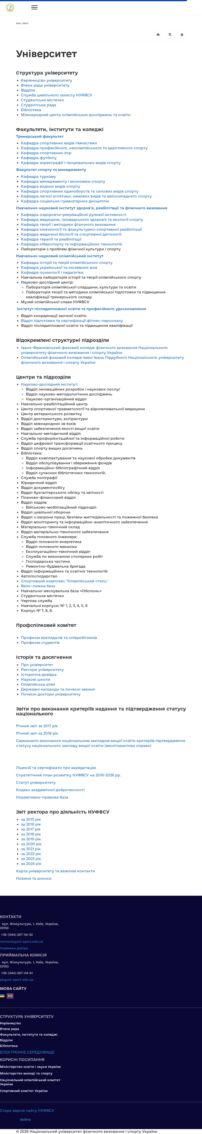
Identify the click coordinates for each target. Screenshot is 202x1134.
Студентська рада (38, 105)
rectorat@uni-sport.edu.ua (21, 941)
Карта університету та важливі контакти (55, 871)
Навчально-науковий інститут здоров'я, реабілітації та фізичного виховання (91, 208)
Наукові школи (35, 679)
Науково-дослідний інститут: (49, 384)
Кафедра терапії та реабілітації (51, 239)
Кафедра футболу (39, 158)
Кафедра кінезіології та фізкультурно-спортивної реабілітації (81, 229)
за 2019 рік (31, 839)
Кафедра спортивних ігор (46, 153)
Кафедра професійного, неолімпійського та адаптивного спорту (84, 148)
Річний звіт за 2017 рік (37, 726)
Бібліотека (31, 110)
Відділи (28, 90)
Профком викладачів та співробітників (59, 637)
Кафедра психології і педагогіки (52, 272)
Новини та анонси (33, 878)
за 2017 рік (31, 829)
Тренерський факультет (40, 136)
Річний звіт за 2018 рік (37, 733)
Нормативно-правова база (42, 797)
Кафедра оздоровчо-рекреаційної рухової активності (73, 214)
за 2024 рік (31, 864)
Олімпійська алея (38, 684)
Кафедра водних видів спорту (50, 186)
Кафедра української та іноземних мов (59, 267)
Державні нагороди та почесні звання (58, 689)
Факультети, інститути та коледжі (28, 1034)
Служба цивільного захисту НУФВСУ (56, 95)
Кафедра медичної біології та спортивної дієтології (71, 234)
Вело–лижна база (38, 586)
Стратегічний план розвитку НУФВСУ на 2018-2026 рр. (68, 775)
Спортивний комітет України (24, 1090)
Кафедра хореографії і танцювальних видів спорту (71, 163)
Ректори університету (42, 669)
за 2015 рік (31, 819)
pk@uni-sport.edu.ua (16, 979)
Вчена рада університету (45, 85)
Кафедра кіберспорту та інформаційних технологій (71, 244)
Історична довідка (39, 674)
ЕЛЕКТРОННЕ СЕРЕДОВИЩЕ (27, 1052)
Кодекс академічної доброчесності (50, 790)
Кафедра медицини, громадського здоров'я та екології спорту (82, 219)
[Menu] (30, 7)
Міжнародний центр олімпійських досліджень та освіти (76, 115)
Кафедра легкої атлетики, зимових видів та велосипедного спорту (86, 196)
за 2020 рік (31, 844)
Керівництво (10, 1023)
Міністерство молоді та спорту (26, 1073)
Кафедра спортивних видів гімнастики (59, 143)
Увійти (25, 1119)
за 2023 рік (31, 859)
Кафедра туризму (38, 176)
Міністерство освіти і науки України (30, 1066)
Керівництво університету (46, 80)
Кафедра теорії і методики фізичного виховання (68, 224)
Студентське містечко (42, 100)
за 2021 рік (31, 849)
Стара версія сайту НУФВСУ (27, 1110)
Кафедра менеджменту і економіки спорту (63, 181)
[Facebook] (158, 34)
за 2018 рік (31, 834)
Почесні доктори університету (51, 694)
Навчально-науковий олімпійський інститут (59, 256)
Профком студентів (40, 642)
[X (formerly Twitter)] (170, 34)
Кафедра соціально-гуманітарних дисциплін (65, 201)
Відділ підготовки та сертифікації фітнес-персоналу (72, 320)
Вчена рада (9, 1028)
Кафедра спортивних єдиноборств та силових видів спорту (79, 191)
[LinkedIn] (182, 34)
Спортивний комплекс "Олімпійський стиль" (64, 581)
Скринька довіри (14, 948)
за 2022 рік (31, 854)
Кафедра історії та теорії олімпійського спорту (67, 262)
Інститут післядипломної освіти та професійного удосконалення (81, 309)
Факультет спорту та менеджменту (51, 169)
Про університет (37, 665)
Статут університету (36, 782)
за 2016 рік (31, 824)
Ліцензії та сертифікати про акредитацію (56, 768)
